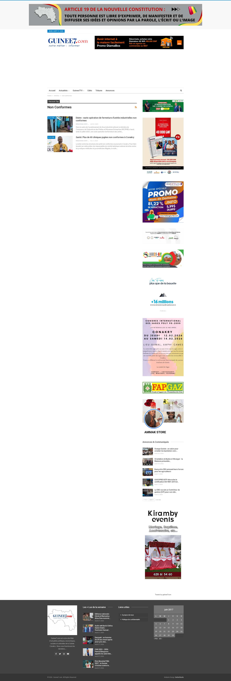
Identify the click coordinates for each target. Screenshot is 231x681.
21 (164, 631)
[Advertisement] (115, 69)
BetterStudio (179, 677)
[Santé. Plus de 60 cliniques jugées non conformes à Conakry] (60, 144)
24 (177, 631)
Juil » (160, 639)
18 (181, 628)
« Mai (156, 639)
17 (177, 628)
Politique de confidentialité (131, 619)
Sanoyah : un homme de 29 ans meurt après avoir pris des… (103, 640)
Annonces (110, 90)
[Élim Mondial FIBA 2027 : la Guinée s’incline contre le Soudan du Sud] (88, 664)
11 (181, 624)
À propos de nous (128, 615)
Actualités (63, 90)
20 (160, 631)
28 (164, 635)
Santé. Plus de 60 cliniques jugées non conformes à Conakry (105, 137)
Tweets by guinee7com (163, 595)
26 (156, 635)
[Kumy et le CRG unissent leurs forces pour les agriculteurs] (148, 472)
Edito (90, 90)
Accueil (52, 90)
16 (173, 628)
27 (160, 635)
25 (181, 631)
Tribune (99, 90)
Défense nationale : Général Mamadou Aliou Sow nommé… (102, 616)
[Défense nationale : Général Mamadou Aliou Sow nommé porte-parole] (88, 617)
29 (169, 635)
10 (177, 624)
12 (156, 628)
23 (173, 631)
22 (169, 631)
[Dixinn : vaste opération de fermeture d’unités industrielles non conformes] (60, 124)
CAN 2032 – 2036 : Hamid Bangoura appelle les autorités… (103, 651)
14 (164, 628)
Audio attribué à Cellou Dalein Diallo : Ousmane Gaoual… (104, 628)
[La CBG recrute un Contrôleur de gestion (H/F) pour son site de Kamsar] (148, 492)
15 (169, 628)
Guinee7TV (77, 90)
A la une (51, 118)
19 (156, 631)
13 (160, 628)
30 (173, 635)
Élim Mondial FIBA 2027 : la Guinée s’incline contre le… (102, 663)
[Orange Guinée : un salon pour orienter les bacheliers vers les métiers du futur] (148, 451)
